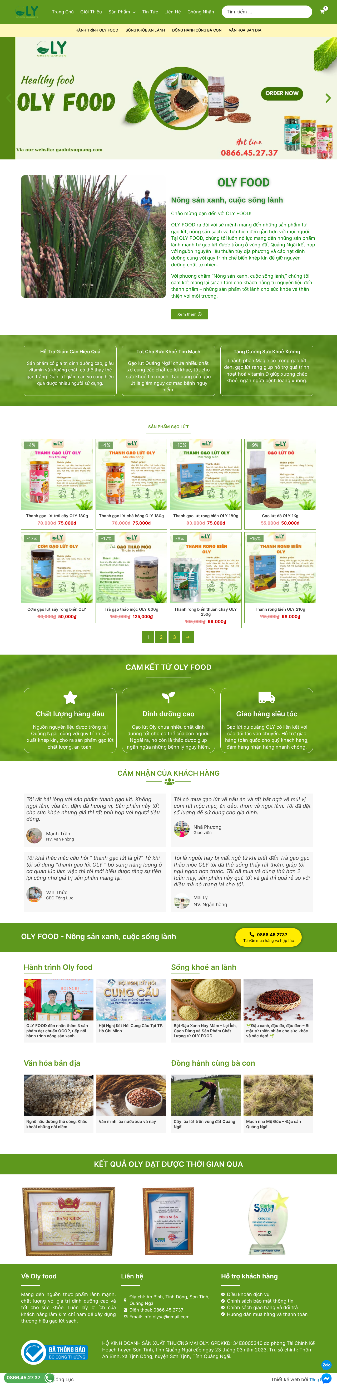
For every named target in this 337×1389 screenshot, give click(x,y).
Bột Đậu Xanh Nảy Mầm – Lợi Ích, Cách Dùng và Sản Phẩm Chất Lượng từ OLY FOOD (205, 1030)
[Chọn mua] (87, 448)
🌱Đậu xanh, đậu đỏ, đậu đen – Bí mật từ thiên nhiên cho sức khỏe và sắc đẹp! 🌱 (277, 1030)
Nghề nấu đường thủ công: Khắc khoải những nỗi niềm (56, 1124)
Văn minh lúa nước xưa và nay (127, 1121)
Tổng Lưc (317, 1379)
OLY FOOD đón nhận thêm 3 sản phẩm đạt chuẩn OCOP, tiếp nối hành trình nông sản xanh (57, 1030)
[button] (9, 98)
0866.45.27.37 (24, 1377)
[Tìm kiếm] (308, 12)
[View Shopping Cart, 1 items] (322, 11)
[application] (133, 11)
